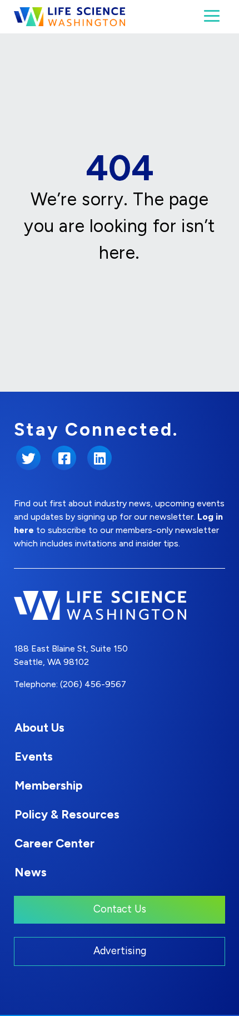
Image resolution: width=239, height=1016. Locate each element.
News (30, 872)
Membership (48, 785)
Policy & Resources (67, 814)
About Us (39, 727)
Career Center (54, 843)
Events (33, 756)
